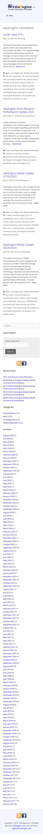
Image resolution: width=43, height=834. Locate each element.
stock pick (25, 221)
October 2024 (8, 506)
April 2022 (7, 602)
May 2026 (7, 445)
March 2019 (8, 720)
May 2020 (7, 676)
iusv (19, 86)
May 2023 (7, 560)
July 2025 (7, 477)
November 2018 (9, 733)
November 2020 (9, 656)
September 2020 (10, 663)
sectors (6, 221)
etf (7, 76)
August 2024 (8, 512)
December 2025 (9, 461)
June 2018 (7, 749)
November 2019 (9, 695)
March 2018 (8, 759)
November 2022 (9, 579)
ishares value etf (10, 86)
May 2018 (7, 753)
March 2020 (8, 682)
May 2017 (7, 791)
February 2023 (9, 570)
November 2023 (9, 541)
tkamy (32, 304)
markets (25, 153)
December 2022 (9, 576)
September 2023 (10, 547)
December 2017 (9, 769)
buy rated (10, 295)
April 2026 (7, 448)
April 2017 (7, 794)
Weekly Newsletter (31, 73)
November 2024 (9, 502)
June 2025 (7, 480)
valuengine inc (33, 307)
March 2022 (8, 605)
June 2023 (7, 557)
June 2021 (7, 634)
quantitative (8, 89)
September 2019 (10, 701)
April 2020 (7, 679)
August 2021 (8, 628)
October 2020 (8, 660)
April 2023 (7, 563)
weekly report (8, 314)
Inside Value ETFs (13, 34)
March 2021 (8, 644)
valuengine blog (9, 92)
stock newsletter (9, 301)
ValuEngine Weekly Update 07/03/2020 (18, 174)
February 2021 (9, 647)
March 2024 (8, 528)
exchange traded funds (16, 79)
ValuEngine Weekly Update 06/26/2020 (18, 246)
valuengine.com (28, 95)
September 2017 (10, 778)
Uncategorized (17, 73)
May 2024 (7, 522)
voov (25, 98)
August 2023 (8, 551)
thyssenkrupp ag (22, 304)
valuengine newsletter (12, 95)
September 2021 (10, 624)
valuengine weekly (10, 234)
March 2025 (8, 490)
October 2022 (8, 583)
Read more (20, 66)
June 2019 (7, 711)
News (8, 73)
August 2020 (8, 666)
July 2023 (7, 554)
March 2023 (8, 567)
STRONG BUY (31, 301)
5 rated (8, 215)
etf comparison (15, 76)
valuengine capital (24, 92)
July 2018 (7, 746)
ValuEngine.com (19, 826)
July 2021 (7, 631)
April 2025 (7, 487)
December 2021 (9, 615)
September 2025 (10, 470)
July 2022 (7, 592)
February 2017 (9, 801)
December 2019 (9, 692)
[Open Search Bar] (36, 15)
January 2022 (8, 611)
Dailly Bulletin (9, 413)
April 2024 (7, 525)
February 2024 (9, 531)
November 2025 (9, 464)
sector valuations (27, 218)
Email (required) (12, 341)
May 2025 (7, 483)
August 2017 (8, 781)
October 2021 (8, 621)
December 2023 (9, 538)
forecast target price (20, 215)
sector (16, 218)
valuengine (30, 89)
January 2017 (8, 804)
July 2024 (7, 515)
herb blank (14, 82)
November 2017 (9, 772)
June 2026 (7, 442)
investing (17, 153)
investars (9, 153)
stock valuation (24, 225)
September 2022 (10, 586)
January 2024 (8, 535)
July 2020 (7, 669)
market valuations (22, 295)
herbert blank (25, 82)
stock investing (20, 157)
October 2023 (8, 544)
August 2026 (8, 435)
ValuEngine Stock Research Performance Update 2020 (18, 110)
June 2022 (7, 595)
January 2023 (8, 573)
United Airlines (18, 228)
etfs (4, 79)
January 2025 (8, 496)
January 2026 (8, 458)
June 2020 (7, 672)
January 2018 (8, 765)
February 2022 (9, 608)
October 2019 (8, 698)
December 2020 (9, 653)
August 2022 (8, 589)
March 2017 (8, 797)
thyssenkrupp (9, 304)
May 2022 (7, 599)
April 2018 (7, 756)
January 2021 (8, 650)
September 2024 (10, 509)
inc (33, 82)
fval (7, 82)
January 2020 (8, 688)
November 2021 (9, 618)
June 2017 (7, 788)
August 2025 (8, 474)
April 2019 (7, 717)
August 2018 (8, 743)
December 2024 (9, 499)
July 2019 (7, 708)
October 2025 (8, 467)
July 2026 (7, 438)
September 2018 (10, 740)
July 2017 (7, 785)
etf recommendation (30, 76)
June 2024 (7, 519)
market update (28, 86)
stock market (19, 89)
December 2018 (9, 730)
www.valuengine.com (21, 163)
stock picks (31, 157)
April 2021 (7, 640)
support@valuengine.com (21, 828)
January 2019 (8, 727)
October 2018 (8, 737)
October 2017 (8, 775)
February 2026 (9, 454)
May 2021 (7, 637)
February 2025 (9, 493)
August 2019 (8, 704)
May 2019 (7, 714)
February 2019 (9, 724)
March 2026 (8, 451)
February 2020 (9, 685)
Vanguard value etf (11, 98)
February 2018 (9, 762)
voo (21, 98)
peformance (8, 157)
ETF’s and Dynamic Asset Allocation (17, 377)
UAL (9, 228)
